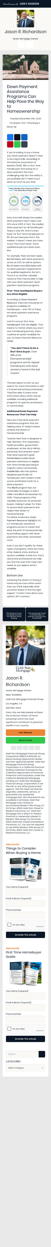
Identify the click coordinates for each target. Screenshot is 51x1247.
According (31, 159)
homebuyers (13, 324)
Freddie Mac (13, 471)
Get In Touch (25, 740)
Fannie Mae (13, 458)
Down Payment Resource (21, 519)
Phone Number (13, 909)
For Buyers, (15, 123)
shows (26, 217)
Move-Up (11, 126)
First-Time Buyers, (30, 123)
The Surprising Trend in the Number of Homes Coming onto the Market (37, 615)
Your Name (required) (17, 887)
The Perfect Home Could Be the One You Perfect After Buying (14, 615)
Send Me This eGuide (25, 934)
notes (10, 341)
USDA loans (31, 265)
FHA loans (16, 259)
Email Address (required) (18, 898)
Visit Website (25, 732)
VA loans (15, 265)
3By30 (15, 487)
